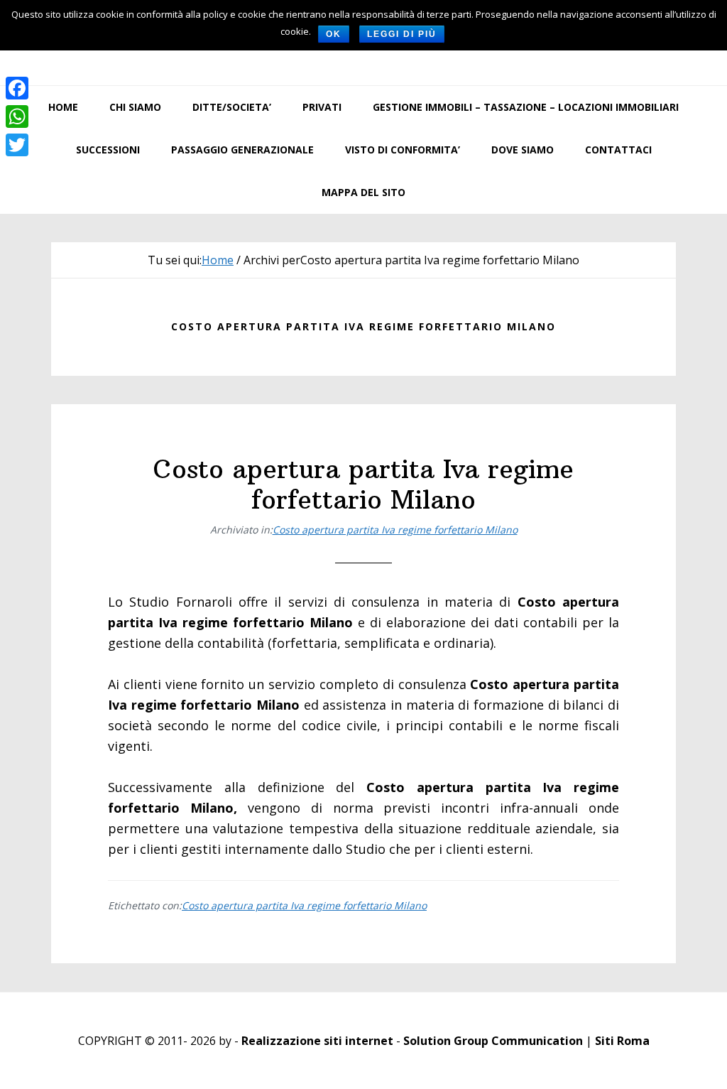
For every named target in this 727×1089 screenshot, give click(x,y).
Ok (333, 34)
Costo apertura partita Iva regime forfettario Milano (363, 484)
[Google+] (17, 162)
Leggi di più (402, 34)
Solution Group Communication (493, 1041)
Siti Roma (622, 1041)
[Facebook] (17, 88)
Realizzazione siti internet (317, 1041)
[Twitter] (17, 145)
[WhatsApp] (17, 116)
